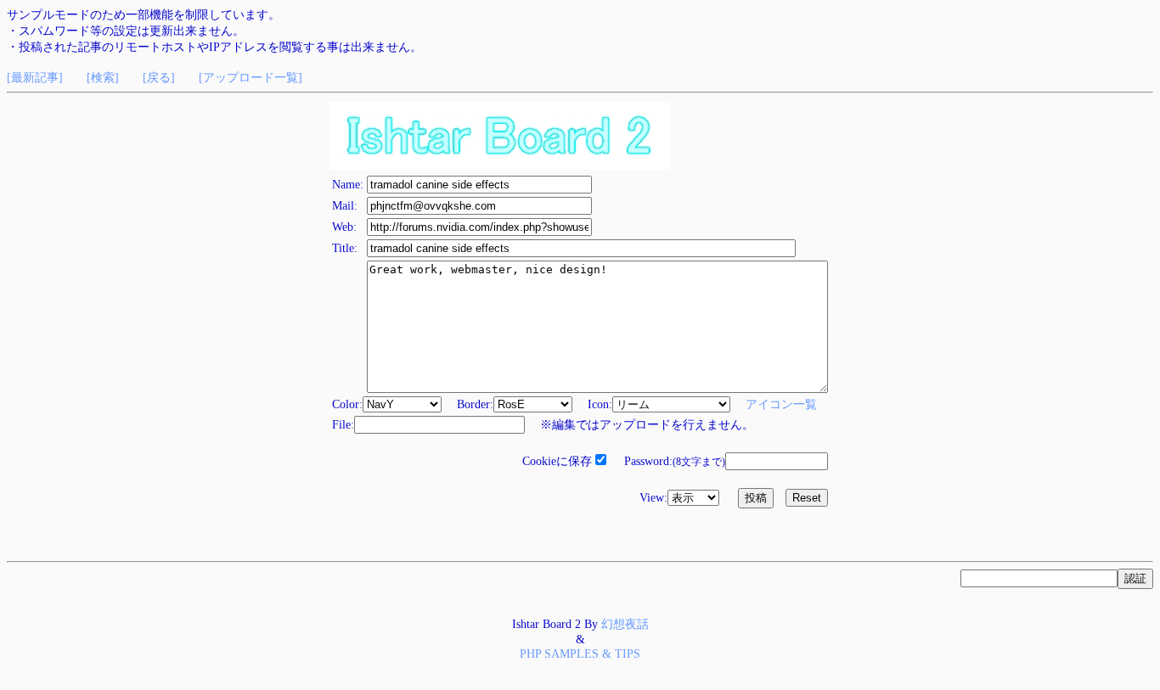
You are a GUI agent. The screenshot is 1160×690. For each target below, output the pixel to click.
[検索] (103, 77)
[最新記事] (35, 77)
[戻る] (159, 77)
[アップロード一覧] (250, 77)
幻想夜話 (625, 624)
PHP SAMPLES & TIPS (580, 653)
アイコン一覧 (781, 404)
